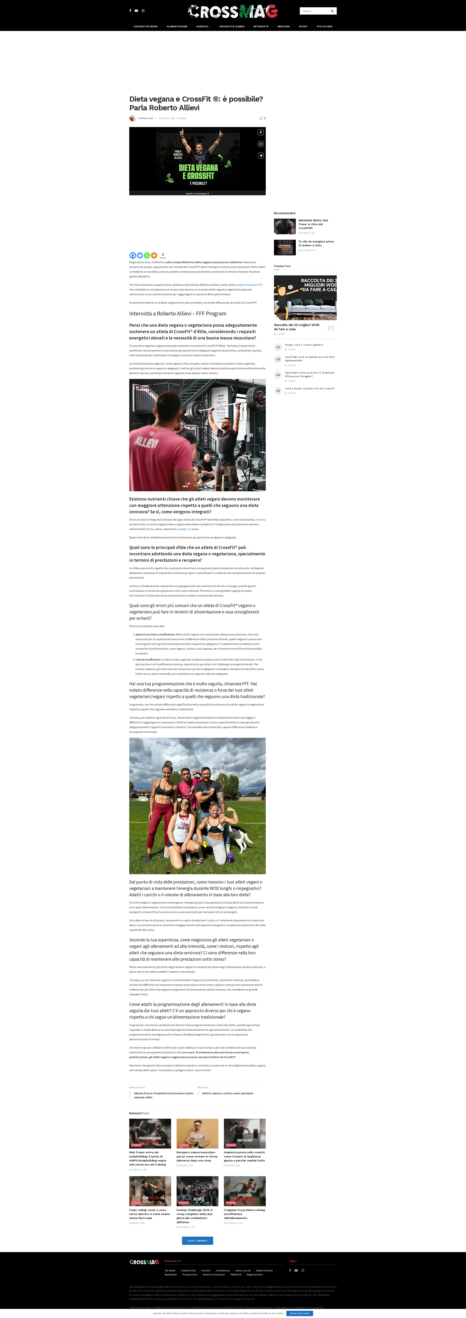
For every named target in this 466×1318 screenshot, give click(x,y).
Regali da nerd (254, 1274)
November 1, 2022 (308, 250)
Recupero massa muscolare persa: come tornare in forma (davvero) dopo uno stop (197, 1156)
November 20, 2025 (234, 1223)
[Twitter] (140, 255)
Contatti (205, 1270)
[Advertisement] (233, 61)
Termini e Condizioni (213, 1274)
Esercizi (202, 26)
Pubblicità (236, 1274)
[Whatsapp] (147, 255)
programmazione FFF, (249, 284)
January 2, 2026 (138, 1223)
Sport (303, 26)
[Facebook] (133, 255)
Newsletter (171, 1274)
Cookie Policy (188, 1270)
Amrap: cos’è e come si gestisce (304, 344)
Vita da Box (324, 26)
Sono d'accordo (299, 1313)
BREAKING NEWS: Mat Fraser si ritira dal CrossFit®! (313, 224)
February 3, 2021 (307, 233)
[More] (154, 255)
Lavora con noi (243, 1270)
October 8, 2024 (167, 118)
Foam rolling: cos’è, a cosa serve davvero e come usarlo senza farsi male (149, 1214)
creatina (260, 519)
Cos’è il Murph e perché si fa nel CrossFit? (310, 388)
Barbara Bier (146, 118)
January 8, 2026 (232, 1165)
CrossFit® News (146, 26)
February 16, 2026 (139, 1169)
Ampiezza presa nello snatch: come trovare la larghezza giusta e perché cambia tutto (244, 1156)
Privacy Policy (189, 1274)
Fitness (182, 118)
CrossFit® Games (232, 26)
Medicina (284, 26)
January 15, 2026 (185, 1165)
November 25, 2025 (186, 1227)
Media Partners (264, 1270)
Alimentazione (177, 26)
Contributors (223, 1270)
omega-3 (183, 529)
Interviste (261, 26)
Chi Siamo (170, 1270)
